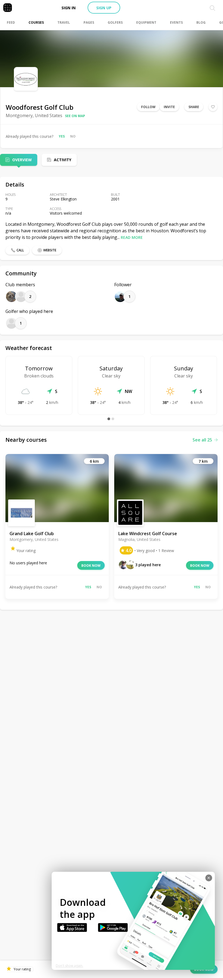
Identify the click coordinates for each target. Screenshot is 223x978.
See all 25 (202, 440)
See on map (75, 116)
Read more (132, 237)
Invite (169, 107)
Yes (62, 136)
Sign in (68, 7)
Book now (91, 565)
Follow (148, 107)
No (73, 136)
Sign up (104, 7)
